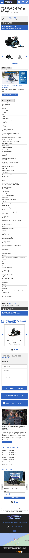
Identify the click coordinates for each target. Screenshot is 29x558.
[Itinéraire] (23, 2)
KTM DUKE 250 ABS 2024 (11, 488)
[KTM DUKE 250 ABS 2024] (14, 478)
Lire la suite (7, 442)
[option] (14, 42)
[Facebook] (14, 531)
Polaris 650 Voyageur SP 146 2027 (14, 341)
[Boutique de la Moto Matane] (10, 2)
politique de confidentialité (13, 548)
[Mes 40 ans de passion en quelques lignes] (14, 417)
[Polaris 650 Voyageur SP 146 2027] (14, 332)
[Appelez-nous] (27, 2)
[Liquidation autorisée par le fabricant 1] (14, 77)
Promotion (6, 68)
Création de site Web (10, 551)
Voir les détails (14, 497)
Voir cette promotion (10, 94)
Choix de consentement (17, 549)
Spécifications (7, 101)
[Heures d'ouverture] (19, 2)
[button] (2, 57)
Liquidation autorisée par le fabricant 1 (12, 86)
